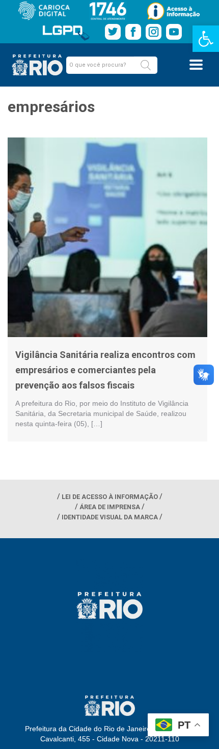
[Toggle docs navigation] (196, 64)
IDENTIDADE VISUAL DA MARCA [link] (110, 517)
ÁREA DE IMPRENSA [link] (109, 507)
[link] (206, 38)
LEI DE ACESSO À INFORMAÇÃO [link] (110, 497)
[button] (145, 65)
